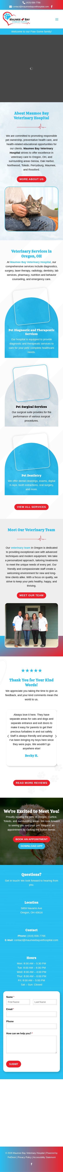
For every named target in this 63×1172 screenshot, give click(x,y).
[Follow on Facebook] (31, 1164)
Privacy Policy (25, 1157)
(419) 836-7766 (36, 935)
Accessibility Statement (44, 1157)
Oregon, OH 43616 (31, 912)
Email (10, 1009)
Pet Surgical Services (31, 407)
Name (10, 997)
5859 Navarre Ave (31, 908)
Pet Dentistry (31, 475)
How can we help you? (19, 1033)
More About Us (31, 179)
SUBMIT (13, 1064)
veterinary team (20, 547)
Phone (10, 1021)
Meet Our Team (31, 595)
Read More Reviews (31, 782)
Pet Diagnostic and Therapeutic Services (32, 332)
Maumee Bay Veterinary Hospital (30, 262)
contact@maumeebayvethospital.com (36, 940)
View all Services (31, 506)
